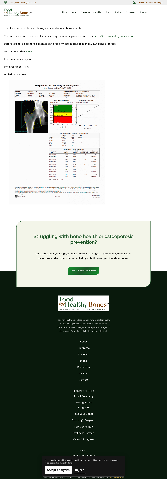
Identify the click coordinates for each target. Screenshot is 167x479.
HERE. (29, 51)
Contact (83, 380)
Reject (79, 470)
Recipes (83, 373)
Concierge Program (83, 420)
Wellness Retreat (83, 433)
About (83, 341)
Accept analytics (58, 470)
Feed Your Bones (83, 413)
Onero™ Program (83, 439)
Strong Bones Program (83, 405)
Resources (83, 367)
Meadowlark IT (116, 477)
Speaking (83, 354)
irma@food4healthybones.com (114, 36)
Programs (84, 348)
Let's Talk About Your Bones (83, 271)
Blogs (83, 360)
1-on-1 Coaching (83, 396)
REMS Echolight (83, 426)
